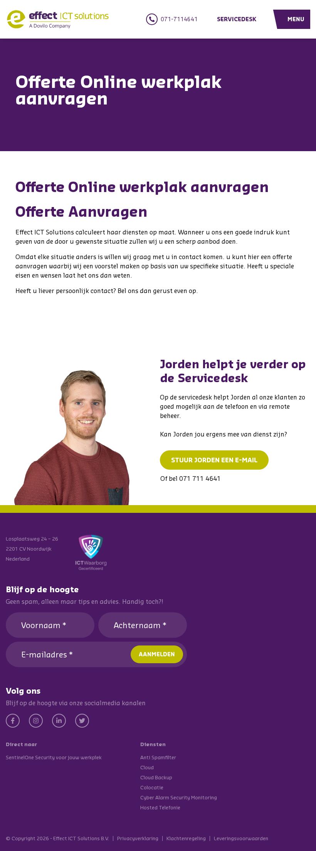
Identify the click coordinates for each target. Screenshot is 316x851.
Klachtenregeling (186, 838)
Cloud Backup (156, 777)
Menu (295, 19)
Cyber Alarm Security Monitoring (178, 797)
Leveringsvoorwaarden (241, 838)
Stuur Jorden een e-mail (214, 460)
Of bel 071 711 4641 (190, 478)
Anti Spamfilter (158, 757)
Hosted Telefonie (160, 807)
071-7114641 (179, 19)
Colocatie (151, 787)
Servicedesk (236, 19)
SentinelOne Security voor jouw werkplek (54, 757)
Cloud (147, 767)
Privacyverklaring (137, 838)
